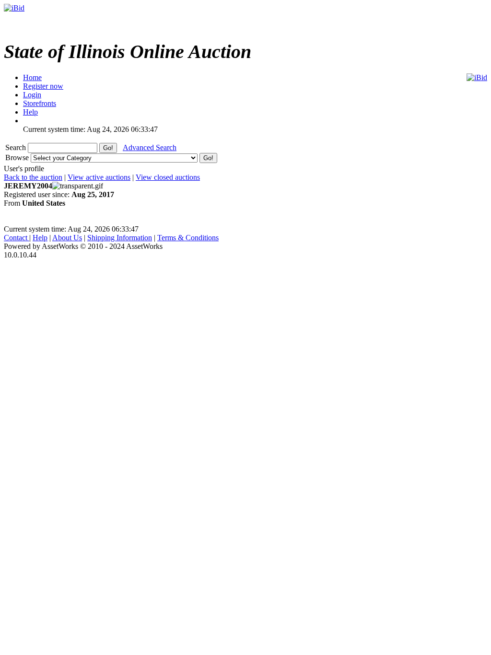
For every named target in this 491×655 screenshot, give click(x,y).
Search (16, 147)
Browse (18, 157)
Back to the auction (33, 177)
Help (40, 238)
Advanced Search (149, 147)
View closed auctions (168, 177)
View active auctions (99, 177)
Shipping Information (119, 238)
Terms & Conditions (188, 238)
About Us (67, 238)
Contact (16, 238)
